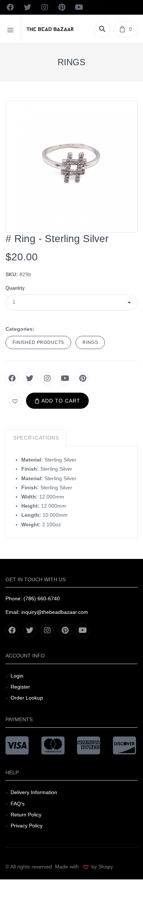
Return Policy (26, 815)
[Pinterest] (82, 378)
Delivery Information (34, 792)
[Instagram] (47, 378)
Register (20, 687)
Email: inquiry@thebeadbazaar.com (47, 612)
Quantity (15, 288)
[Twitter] (29, 378)
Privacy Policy (27, 826)
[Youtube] (65, 378)
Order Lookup (27, 698)
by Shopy (101, 867)
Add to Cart (60, 401)
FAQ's (18, 804)
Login (17, 676)
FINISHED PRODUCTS (38, 342)
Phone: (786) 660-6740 (33, 598)
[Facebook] (12, 378)
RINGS (90, 342)
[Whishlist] (15, 400)
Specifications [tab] (36, 438)
